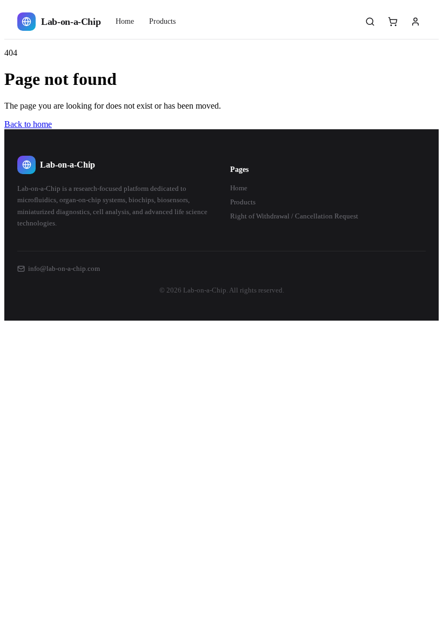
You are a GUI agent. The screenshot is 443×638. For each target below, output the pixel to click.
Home (125, 21)
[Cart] (392, 21)
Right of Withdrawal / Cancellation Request (294, 216)
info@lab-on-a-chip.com (64, 268)
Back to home (28, 124)
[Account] (415, 21)
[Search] (370, 21)
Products (162, 21)
